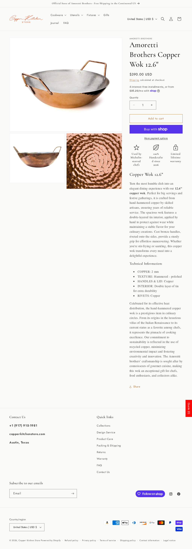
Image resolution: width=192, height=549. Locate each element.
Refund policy (71, 540)
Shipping (134, 80)
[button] (58, 15)
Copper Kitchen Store (30, 540)
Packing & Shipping (109, 445)
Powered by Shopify (51, 540)
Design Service (106, 432)
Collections (103, 425)
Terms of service (108, 540)
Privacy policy (89, 540)
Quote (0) (189, 408)
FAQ (99, 465)
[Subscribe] (72, 493)
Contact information (149, 540)
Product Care (105, 439)
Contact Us (103, 472)
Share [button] (136, 386)
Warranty (102, 459)
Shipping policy (128, 540)
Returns (101, 452)
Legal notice (169, 540)
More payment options (156, 138)
